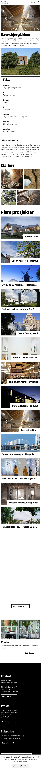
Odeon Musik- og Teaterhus (24, 260)
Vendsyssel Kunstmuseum (25, 357)
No (32, 2)
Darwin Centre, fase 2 (28, 333)
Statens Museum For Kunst (25, 405)
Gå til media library (9, 140)
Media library (7, 722)
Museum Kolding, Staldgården (23, 502)
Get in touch (6, 696)
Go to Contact (29, 653)
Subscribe (6, 743)
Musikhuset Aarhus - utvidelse (23, 381)
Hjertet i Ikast (31, 236)
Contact (6, 642)
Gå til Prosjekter (18, 606)
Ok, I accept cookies (20, 766)
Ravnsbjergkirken (29, 430)
